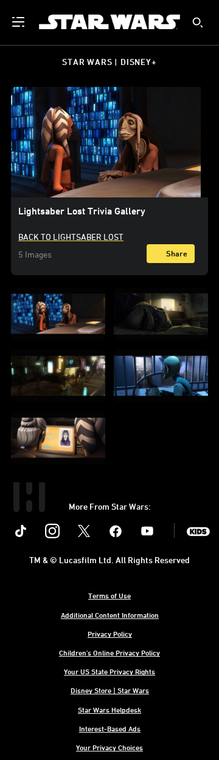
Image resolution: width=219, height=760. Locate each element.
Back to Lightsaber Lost (70, 236)
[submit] (197, 22)
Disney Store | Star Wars (110, 690)
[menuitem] (19, 21)
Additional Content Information (110, 615)
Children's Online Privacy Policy (109, 652)
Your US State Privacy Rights (109, 671)
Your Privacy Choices (109, 747)
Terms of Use (109, 595)
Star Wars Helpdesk (109, 709)
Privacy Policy (110, 633)
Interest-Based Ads (110, 728)
